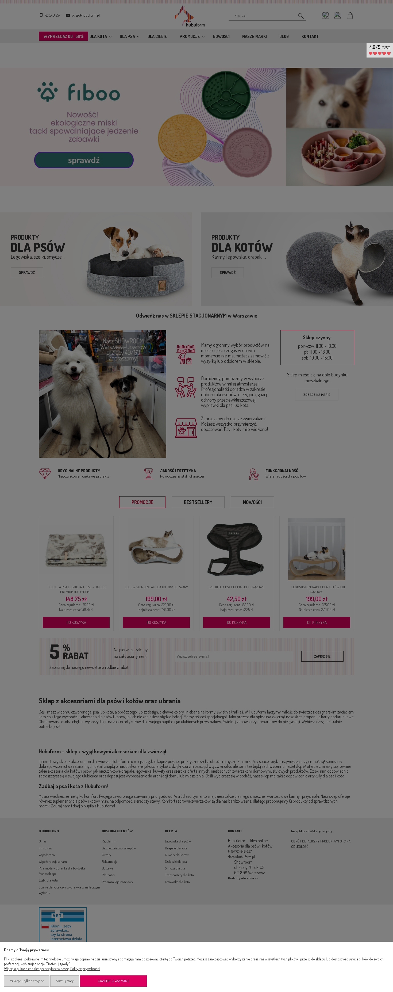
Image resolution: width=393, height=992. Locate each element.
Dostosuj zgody (65, 981)
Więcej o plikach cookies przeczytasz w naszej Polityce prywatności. (52, 968)
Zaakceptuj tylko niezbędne (27, 981)
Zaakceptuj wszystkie (113, 981)
